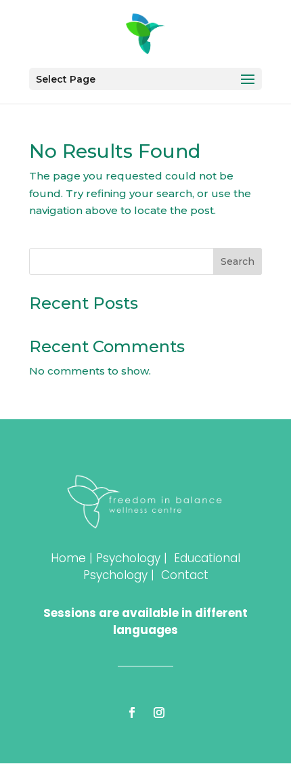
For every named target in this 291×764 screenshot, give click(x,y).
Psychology (128, 558)
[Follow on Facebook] (132, 712)
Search (237, 261)
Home (68, 558)
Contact (184, 575)
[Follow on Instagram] (159, 712)
